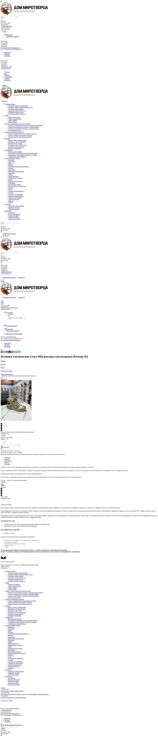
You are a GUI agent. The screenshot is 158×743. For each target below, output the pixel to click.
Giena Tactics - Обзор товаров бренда (12, 691)
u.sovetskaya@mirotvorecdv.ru (11, 48)
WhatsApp (7, 56)
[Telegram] (20, 352)
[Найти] (2, 19)
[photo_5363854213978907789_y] (16, 420)
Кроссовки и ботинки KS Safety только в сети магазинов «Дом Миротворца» (25, 694)
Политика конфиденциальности (13, 725)
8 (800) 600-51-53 (6, 26)
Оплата (6, 462)
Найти (3, 728)
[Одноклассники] (4, 352)
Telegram (7, 54)
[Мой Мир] (7, 352)
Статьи (3, 688)
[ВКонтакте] (2, 352)
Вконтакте (7, 52)
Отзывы (6, 459)
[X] (9, 352)
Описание (7, 457)
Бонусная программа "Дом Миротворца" (13, 697)
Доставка (7, 464)
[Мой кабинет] (1, 275)
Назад (12, 314)
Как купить (8, 461)
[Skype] (17, 352)
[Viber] (12, 352)
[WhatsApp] (15, 352)
